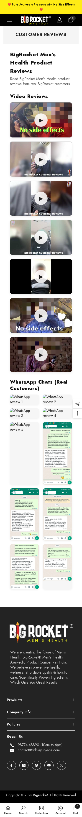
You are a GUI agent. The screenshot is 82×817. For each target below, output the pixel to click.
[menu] (9, 20)
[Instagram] (23, 765)
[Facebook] (11, 765)
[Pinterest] (36, 765)
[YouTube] (49, 765)
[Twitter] (61, 765)
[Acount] (59, 19)
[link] (23, 810)
